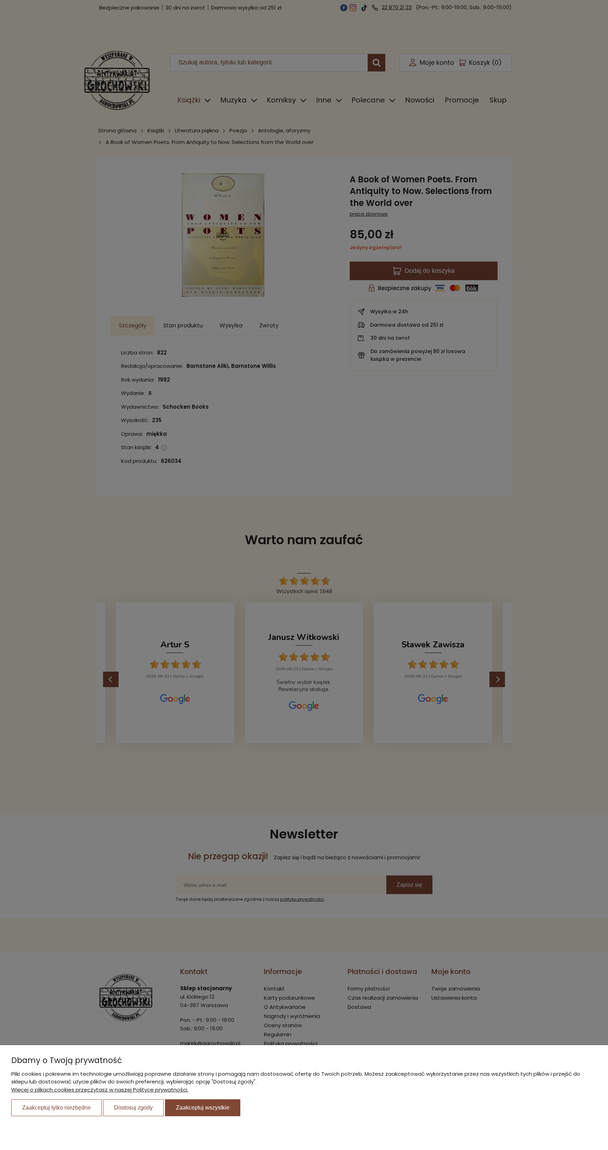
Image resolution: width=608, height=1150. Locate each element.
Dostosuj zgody (133, 1108)
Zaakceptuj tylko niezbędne (56, 1108)
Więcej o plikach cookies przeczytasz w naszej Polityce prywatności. (99, 1089)
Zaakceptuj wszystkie (202, 1108)
